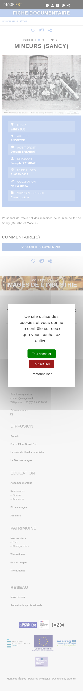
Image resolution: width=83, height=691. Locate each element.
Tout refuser (41, 364)
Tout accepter (41, 353)
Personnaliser (42, 374)
